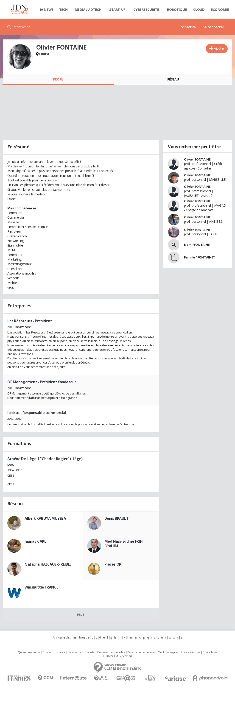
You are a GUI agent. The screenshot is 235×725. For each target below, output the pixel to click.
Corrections (210, 652)
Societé (90, 652)
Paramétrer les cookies (141, 652)
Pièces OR (112, 564)
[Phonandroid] (210, 678)
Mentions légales (168, 652)
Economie (220, 9)
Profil (58, 79)
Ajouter (219, 48)
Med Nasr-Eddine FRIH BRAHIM (123, 543)
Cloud (199, 9)
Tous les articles (190, 652)
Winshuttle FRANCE (41, 587)
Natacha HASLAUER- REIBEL (48, 564)
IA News (47, 9)
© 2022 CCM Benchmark (117, 656)
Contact (47, 652)
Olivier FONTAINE (197, 159)
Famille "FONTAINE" (199, 257)
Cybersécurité (146, 9)
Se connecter (213, 27)
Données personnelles (111, 652)
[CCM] (45, 678)
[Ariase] (175, 678)
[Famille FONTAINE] (173, 257)
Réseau (173, 79)
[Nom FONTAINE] (173, 244)
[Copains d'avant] (126, 678)
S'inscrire (188, 27)
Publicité (60, 652)
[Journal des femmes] (19, 678)
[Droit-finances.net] (101, 678)
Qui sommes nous (29, 652)
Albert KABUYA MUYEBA (45, 518)
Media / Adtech (88, 9)
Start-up (117, 9)
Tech (63, 9)
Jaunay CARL (35, 541)
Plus (80, 614)
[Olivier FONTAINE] (20, 56)
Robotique (177, 9)
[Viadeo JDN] (150, 678)
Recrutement (75, 652)
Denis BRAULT (116, 518)
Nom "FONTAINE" (197, 244)
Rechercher (21, 27)
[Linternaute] (73, 678)
